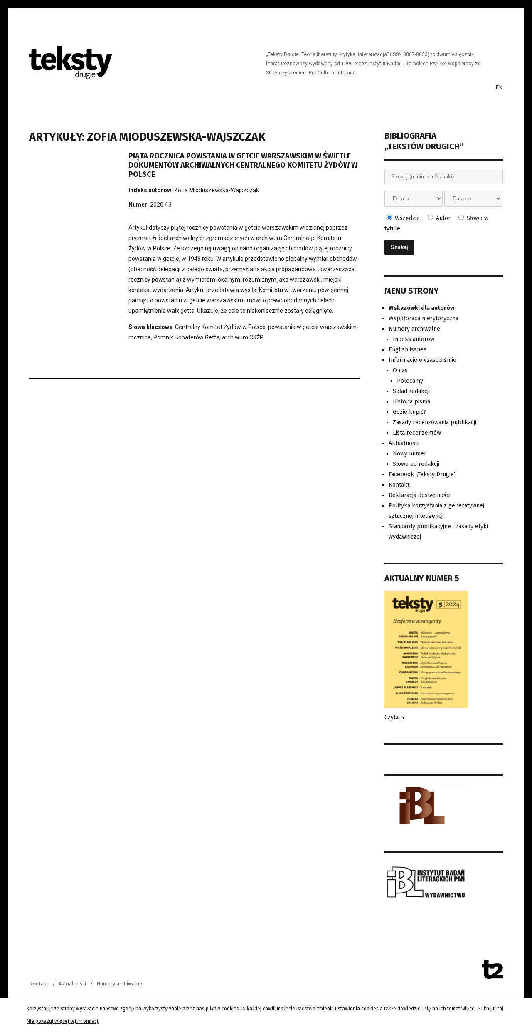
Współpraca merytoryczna (423, 318)
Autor (442, 218)
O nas (400, 370)
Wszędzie (406, 218)
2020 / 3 (161, 204)
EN (499, 87)
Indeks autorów (413, 339)
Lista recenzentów (417, 432)
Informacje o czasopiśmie (422, 360)
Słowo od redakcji (416, 464)
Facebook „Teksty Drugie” (422, 474)
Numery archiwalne (414, 328)
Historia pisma (411, 401)
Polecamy (410, 380)
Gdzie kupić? (409, 412)
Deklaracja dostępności (420, 495)
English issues (407, 349)
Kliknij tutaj (490, 1009)
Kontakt (399, 484)
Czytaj (392, 717)
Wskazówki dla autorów (421, 308)
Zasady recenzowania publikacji (434, 422)
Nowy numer (409, 453)
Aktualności (404, 443)
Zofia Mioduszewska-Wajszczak (216, 190)
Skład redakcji (411, 391)
